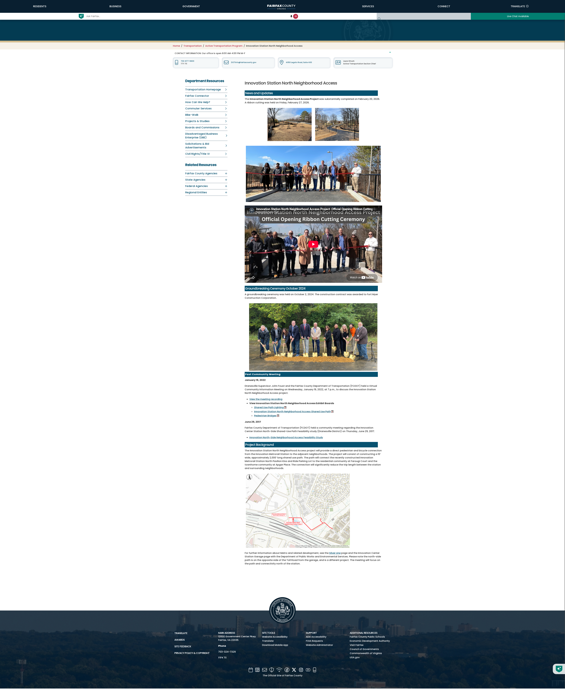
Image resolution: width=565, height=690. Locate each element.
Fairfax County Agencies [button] (201, 173)
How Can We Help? (197, 102)
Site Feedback (182, 646)
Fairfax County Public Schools (367, 636)
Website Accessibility (275, 636)
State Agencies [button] (195, 180)
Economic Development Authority (370, 641)
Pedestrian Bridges (265, 415)
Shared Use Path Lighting (269, 407)
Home (176, 46)
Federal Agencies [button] (196, 186)
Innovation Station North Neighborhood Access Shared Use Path (292, 411)
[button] (40, 6)
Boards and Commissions (202, 127)
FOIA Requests (314, 641)
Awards (179, 640)
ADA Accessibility (316, 636)
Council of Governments (364, 649)
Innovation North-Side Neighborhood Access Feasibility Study (286, 437)
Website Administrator (319, 645)
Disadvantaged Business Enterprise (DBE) (201, 135)
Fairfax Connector (197, 96)
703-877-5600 (187, 61)
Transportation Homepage (203, 89)
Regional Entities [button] (196, 192)
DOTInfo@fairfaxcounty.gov (243, 62)
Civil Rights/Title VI (197, 154)
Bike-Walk (191, 115)
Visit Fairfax (356, 645)
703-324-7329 (227, 651)
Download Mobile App (275, 645)
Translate (180, 633)
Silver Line (335, 553)
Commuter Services (198, 108)
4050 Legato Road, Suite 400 (299, 62)
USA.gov (355, 657)
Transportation (192, 46)
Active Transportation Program (223, 46)
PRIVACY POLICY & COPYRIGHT (192, 653)
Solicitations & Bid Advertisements (197, 145)
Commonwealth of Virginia (366, 653)
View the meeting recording (265, 399)
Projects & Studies (197, 121)
